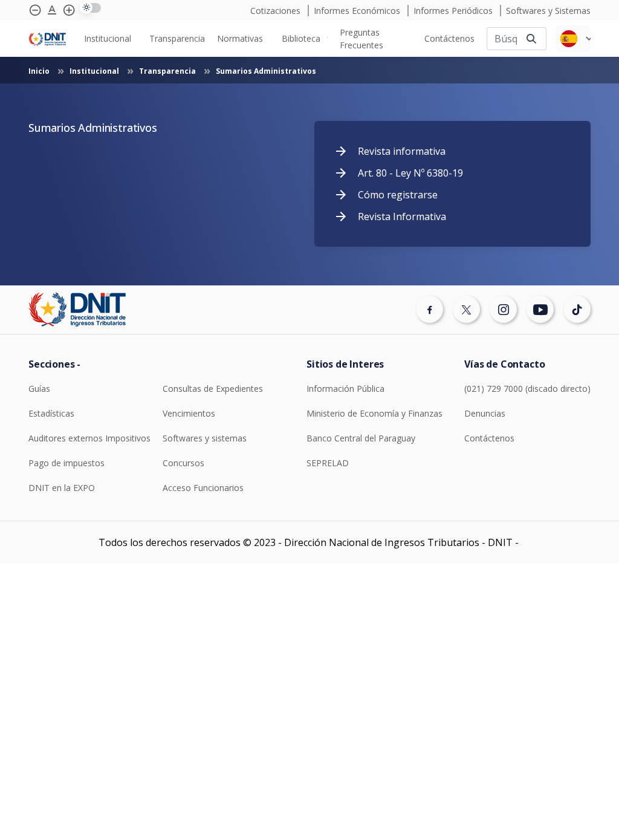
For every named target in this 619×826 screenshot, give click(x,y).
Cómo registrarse (398, 194)
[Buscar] (531, 38)
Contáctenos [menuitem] (449, 38)
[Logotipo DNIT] (47, 38)
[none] (110, 38)
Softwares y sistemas (205, 438)
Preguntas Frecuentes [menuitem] (361, 39)
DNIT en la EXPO (61, 487)
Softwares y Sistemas (548, 10)
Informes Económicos (358, 10)
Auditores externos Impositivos (89, 438)
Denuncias (484, 413)
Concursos (183, 463)
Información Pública (345, 388)
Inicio (39, 71)
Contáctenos (489, 438)
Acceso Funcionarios (203, 487)
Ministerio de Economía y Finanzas (374, 413)
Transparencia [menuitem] (177, 38)
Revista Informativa (402, 216)
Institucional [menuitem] (107, 38)
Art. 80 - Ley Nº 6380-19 (410, 173)
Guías (39, 388)
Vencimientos (189, 413)
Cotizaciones (276, 10)
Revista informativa (402, 151)
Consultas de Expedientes (213, 388)
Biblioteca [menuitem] (301, 38)
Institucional (95, 71)
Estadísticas (51, 413)
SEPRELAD (327, 463)
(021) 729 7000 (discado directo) (527, 388)
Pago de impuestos (66, 463)
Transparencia (168, 71)
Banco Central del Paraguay (360, 438)
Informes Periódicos (454, 10)
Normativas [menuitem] (240, 38)
